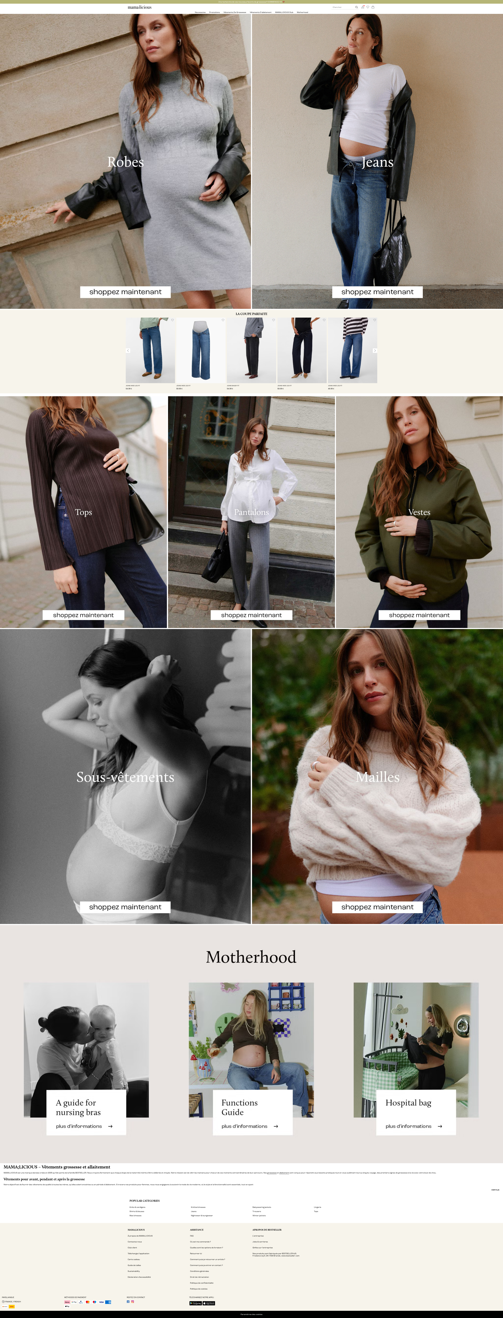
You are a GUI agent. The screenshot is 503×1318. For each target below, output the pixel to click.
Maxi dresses (135, 1215)
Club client (132, 1248)
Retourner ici (196, 1253)
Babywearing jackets (262, 1207)
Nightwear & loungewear (202, 1215)
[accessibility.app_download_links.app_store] (208, 1306)
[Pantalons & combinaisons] (251, 512)
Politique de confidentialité (201, 1283)
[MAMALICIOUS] (140, 8)
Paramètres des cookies (252, 1314)
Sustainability (134, 1271)
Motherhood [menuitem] (302, 12)
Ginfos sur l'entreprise (263, 1248)
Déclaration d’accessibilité (139, 1277)
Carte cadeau (134, 1259)
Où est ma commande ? (200, 1242)
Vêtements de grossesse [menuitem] (234, 12)
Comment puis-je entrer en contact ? (206, 1265)
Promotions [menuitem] (214, 12)
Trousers (257, 1211)
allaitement (284, 1173)
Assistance (197, 1229)
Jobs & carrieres (260, 1242)
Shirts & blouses (137, 1211)
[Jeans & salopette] (377, 161)
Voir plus (495, 1190)
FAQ (192, 1236)
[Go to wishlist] (368, 8)
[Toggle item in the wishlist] (172, 320)
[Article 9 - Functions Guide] (251, 1044)
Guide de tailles (134, 1265)
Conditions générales (199, 1271)
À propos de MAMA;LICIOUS (140, 1236)
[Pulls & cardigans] (377, 776)
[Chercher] (356, 7)
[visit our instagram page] (132, 1302)
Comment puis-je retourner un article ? (207, 1259)
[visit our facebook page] (128, 1302)
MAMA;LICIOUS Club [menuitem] (284, 12)
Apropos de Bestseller (267, 1229)
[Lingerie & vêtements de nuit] (125, 776)
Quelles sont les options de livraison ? (206, 1248)
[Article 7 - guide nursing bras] (84, 1044)
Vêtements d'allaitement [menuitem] (261, 12)
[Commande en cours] (373, 7)
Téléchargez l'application (138, 1253)
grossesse (272, 1173)
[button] (150, 350)
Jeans (193, 1211)
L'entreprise (258, 1236)
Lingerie (317, 1207)
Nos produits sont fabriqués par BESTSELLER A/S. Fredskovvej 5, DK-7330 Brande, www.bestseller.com (276, 1254)
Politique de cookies (198, 1289)
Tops (316, 1211)
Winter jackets (259, 1215)
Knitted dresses (198, 1207)
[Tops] (83, 512)
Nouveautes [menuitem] (200, 12)
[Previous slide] (128, 350)
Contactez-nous (135, 1242)
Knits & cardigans (137, 1207)
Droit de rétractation (199, 1277)
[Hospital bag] (419, 1044)
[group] (150, 355)
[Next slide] (375, 350)
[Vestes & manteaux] (419, 512)
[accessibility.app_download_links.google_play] (195, 1306)
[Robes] (125, 161)
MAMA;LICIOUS (136, 1229)
